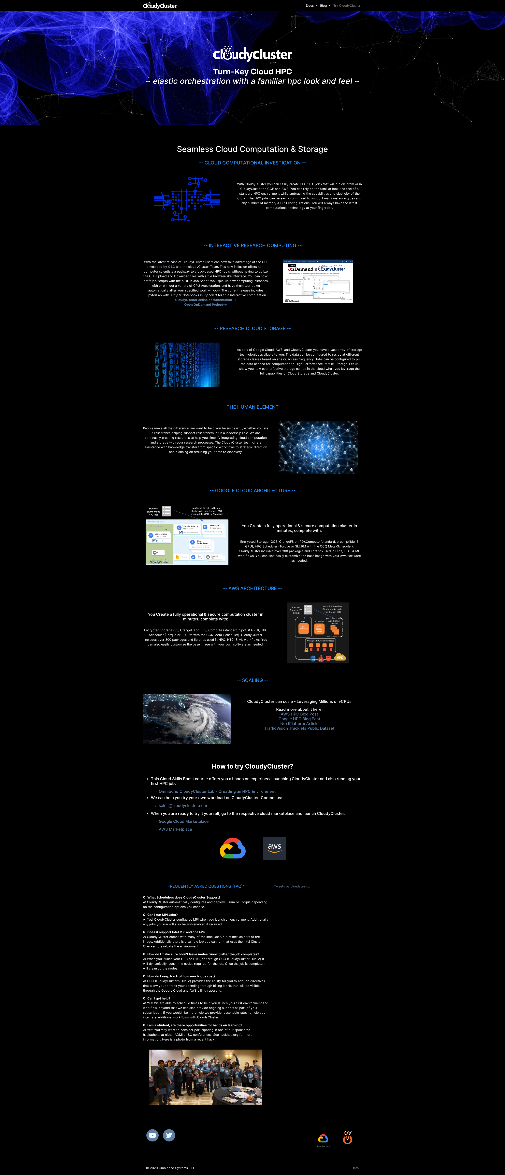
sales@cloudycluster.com (183, 805)
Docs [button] (310, 5)
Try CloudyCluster (346, 5)
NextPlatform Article (299, 723)
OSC (171, 267)
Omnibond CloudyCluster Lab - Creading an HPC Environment (217, 791)
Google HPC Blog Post (299, 718)
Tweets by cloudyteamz (292, 886)
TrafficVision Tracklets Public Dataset (299, 728)
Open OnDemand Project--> (205, 304)
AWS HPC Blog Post (299, 714)
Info (356, 1168)
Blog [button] (324, 5)
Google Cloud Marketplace (184, 821)
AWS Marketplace (175, 829)
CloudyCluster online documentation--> (205, 300)
